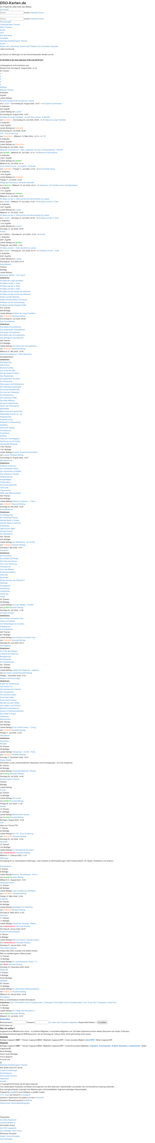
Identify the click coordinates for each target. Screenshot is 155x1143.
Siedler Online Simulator (10, 1136)
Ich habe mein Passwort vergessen (63, 1022)
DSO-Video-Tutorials (8, 948)
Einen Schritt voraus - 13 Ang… (24, 727)
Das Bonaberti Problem (9, 373)
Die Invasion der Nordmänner (12, 384)
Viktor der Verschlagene (9, 438)
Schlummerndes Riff (8, 485)
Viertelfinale (5, 591)
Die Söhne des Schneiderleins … (25, 346)
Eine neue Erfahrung (8, 564)
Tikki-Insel (4, 487)
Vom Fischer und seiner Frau (11, 618)
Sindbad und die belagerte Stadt (13, 305)
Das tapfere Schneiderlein (10, 327)
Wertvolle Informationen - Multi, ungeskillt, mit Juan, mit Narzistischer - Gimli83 (31, 149)
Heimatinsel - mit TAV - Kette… (24, 751)
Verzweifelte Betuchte (8, 444)
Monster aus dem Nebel (9, 702)
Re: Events (16, 798)
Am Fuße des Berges (8, 651)
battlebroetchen (9, 852)
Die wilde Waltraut (7, 400)
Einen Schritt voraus (47, 169)
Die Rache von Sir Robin (10, 441)
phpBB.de (28, 1100)
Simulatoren (5, 997)
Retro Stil (3, 574)
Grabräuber (4, 525)
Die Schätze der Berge (9, 558)
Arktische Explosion (8, 465)
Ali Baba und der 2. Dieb (10, 286)
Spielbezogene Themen (9, 779)
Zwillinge (3, 583)
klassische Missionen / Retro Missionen (16, 354)
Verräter (3, 435)
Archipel (3, 743)
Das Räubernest (6, 376)
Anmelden (5, 1019)
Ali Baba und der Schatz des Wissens (15, 294)
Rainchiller (7, 136)
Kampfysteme (5, 866)
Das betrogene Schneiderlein (12, 337)
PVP (44, 136)
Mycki (5, 964)
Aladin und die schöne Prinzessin (13, 299)
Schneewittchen (6, 629)
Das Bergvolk (5, 659)
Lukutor (6, 103)
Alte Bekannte (5, 362)
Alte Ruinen (5, 365)
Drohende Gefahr (7, 697)
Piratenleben (5, 482)
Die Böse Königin (7, 613)
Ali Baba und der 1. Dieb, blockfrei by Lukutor (18, 248)
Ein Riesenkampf (7, 662)
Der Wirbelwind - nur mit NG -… (25, 542)
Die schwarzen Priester (9, 474)
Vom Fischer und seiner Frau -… (25, 637)
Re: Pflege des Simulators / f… (24, 1010)
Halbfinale (4, 593)
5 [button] (0, 84)
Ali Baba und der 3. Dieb (48, 201)
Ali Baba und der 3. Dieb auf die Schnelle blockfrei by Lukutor (24, 198)
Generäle (3, 841)
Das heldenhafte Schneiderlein (12, 329)
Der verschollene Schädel (10, 471)
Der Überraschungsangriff (10, 386)
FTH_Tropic (5, 1095)
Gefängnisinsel (6, 476)
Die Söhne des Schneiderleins (12, 335)
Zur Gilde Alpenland (8, 1119)
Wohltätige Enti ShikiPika (22, 907)
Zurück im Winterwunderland (11, 711)
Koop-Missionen (6, 509)
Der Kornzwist (5, 555)
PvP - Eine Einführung (9, 133)
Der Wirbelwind (6, 534)
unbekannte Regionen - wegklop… (26, 670)
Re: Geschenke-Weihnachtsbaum (25, 988)
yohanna (6, 185)
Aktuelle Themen (7, 90)
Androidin (7, 119)
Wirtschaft (4, 969)
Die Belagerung (6, 514)
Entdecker (4, 899)
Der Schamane (6, 381)
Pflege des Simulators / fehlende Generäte (17, 182)
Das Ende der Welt (7, 370)
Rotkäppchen (5, 626)
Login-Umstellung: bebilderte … (25, 890)
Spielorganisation (7, 882)
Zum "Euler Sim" (90, 1002)
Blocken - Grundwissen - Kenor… (25, 874)
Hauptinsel (4, 741)
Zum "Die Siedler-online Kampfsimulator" (26, 1002)
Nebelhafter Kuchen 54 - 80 (11, 414)
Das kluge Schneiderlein (10, 332)
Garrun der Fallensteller (9, 406)
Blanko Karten (5, 760)
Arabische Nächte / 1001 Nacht (12, 275)
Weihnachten (5, 719)
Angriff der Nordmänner (9, 683)
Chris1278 (39, 1097)
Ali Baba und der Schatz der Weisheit (15, 291)
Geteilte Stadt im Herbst (9, 520)
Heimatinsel (5, 735)
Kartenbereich (5, 264)
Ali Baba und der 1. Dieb (49, 250)
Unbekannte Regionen (9, 653)
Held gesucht (5, 566)
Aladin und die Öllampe (9, 297)
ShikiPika (7, 909)
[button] (3, 87)
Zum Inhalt (4, 9)
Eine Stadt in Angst (7, 713)
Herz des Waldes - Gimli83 (23, 604)
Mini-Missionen (6, 460)
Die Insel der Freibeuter (9, 392)
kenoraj (6, 773)
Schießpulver (5, 430)
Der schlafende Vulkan (9, 468)
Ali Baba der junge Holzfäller (54, 119)
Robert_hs (7, 991)
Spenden (54, 46)
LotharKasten (134, 1045)
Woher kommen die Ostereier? (12, 580)
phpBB (13, 1092)
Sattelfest (3, 425)
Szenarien (4, 550)
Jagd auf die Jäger (7, 528)
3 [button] (0, 79)
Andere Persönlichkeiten (10, 931)
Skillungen (4, 858)
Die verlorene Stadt (8, 694)
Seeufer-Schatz (6, 531)
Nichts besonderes (7, 572)
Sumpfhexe (4, 433)
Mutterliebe (4, 408)
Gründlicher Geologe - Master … (25, 923)
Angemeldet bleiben (87, 1022)
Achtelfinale (5, 588)
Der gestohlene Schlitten (10, 378)
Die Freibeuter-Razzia (9, 517)
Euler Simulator (6, 1139)
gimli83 (6, 152)
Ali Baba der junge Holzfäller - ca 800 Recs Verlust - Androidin (25, 117)
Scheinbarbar (105, 1045)
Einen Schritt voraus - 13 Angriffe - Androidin (18, 166)
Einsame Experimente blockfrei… (25, 452)
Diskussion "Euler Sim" (107, 1002)
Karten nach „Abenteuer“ (10, 46)
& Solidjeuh (25, 1095)
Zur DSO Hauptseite (8, 1128)
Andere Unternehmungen (10, 678)
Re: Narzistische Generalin (23, 850)
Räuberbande (5, 416)
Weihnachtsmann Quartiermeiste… (26, 939)
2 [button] (0, 76)
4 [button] (0, 81)
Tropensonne (5, 490)
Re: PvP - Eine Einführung (22, 833)
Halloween (4, 716)
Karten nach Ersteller (28, 46)
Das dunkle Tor (6, 686)
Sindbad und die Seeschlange (12, 302)
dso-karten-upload (10, 672)
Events (3, 231)
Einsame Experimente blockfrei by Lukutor (17, 100)
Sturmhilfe (4, 577)
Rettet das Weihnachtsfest (10, 493)
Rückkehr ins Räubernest (10, 422)
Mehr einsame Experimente (11, 411)
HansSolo (7, 754)
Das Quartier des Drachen (10, 689)
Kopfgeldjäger (5, 479)
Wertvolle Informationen (48, 152)
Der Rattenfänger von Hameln (12, 623)
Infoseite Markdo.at (7, 1122)
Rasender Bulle (6, 419)
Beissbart (123, 1045)
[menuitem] (10, 24)
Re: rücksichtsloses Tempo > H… (25, 961)
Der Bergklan (5, 645)
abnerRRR (90, 1040)
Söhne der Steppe (7, 427)
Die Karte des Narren (8, 561)
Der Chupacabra (6, 692)
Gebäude (3, 980)
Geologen (4, 915)
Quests (3, 806)
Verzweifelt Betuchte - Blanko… (25, 771)
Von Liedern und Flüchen (10, 705)
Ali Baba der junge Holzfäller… (24, 313)
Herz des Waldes (7, 569)
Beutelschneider (6, 367)
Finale (2, 596)
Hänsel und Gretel (7, 621)
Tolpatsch (94, 1045)
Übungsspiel (5, 585)
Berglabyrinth (5, 656)
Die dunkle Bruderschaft (9, 389)
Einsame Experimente (53, 103)
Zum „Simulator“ (44, 46)
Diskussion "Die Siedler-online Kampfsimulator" (59, 185)
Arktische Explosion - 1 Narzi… (24, 501)
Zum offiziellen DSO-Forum (11, 1130)
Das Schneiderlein (7, 321)
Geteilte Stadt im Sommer (10, 523)
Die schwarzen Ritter (8, 397)
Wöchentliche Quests (20, 814)
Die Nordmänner (6, 395)
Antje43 (115, 1045)
